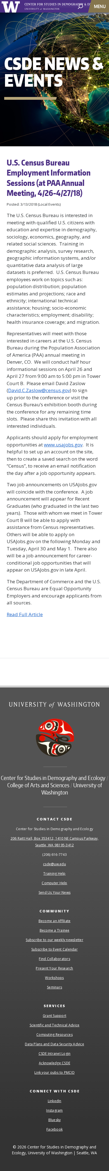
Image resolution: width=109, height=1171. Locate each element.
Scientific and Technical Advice (55, 1025)
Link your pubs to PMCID (54, 1072)
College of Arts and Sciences (38, 785)
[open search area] (80, 6)
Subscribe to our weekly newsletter (54, 939)
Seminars (54, 987)
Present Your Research (54, 968)
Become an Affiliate (55, 921)
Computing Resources (54, 1034)
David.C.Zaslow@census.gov (39, 390)
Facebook (54, 1129)
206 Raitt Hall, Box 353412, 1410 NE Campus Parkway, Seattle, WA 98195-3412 (55, 841)
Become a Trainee (55, 930)
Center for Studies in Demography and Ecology (53, 777)
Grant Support (54, 1015)
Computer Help (54, 883)
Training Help (54, 873)
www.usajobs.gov (63, 444)
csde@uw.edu (54, 864)
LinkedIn (54, 1101)
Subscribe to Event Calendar (54, 949)
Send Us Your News (54, 892)
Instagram (54, 1110)
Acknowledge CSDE (54, 1063)
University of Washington (11, 6)
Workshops (54, 977)
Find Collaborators (54, 958)
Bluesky (54, 1119)
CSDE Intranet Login (55, 1053)
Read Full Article (25, 614)
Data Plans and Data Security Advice (54, 1044)
